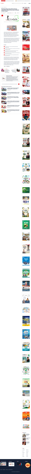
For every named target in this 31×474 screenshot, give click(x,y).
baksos (4, 66)
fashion (23, 456)
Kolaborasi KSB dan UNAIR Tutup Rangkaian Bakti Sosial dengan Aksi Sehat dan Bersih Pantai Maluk (12, 53)
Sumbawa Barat (4, 7)
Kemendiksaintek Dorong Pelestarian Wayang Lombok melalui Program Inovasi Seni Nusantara (28, 438)
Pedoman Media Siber (10, 469)
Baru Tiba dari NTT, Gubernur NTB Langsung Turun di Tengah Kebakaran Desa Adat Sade (28, 442)
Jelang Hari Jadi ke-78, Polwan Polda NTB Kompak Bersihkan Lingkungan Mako (11, 47)
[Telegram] (2, 20)
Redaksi (1, 469)
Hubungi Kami (4, 469)
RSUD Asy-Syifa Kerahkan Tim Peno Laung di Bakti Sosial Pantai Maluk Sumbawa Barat (12, 55)
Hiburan (23, 452)
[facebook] (2, 17)
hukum (27, 456)
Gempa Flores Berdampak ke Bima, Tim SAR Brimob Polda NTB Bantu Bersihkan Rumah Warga (12, 49)
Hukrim (27, 452)
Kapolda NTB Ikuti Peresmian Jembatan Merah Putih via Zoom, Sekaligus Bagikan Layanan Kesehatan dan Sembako (11, 51)
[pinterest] (2, 23)
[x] (2, 19)
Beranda (2, 7)
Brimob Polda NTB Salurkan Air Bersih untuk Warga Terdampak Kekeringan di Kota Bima (13, 110)
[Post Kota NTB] (2, 3)
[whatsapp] (2, 22)
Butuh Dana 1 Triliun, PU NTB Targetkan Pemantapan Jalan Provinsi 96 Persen (28, 434)
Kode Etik (7, 469)
